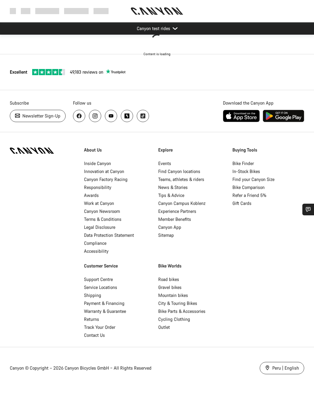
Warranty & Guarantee (105, 311)
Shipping (92, 295)
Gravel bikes (170, 287)
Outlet (164, 327)
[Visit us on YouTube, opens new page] (111, 116)
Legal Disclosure (99, 227)
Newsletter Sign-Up (40, 116)
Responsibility (97, 187)
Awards (91, 195)
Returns (91, 319)
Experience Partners (177, 211)
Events (164, 163)
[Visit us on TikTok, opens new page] (143, 116)
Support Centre (98, 279)
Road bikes (168, 279)
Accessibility (96, 251)
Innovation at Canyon (104, 171)
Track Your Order (99, 327)
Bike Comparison (248, 187)
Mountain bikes (173, 295)
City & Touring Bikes (177, 303)
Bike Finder (243, 163)
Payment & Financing (104, 303)
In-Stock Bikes (246, 171)
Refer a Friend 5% (249, 195)
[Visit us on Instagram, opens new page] (95, 116)
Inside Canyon (97, 163)
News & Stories (173, 187)
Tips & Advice (171, 195)
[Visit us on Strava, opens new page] (127, 116)
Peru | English (285, 368)
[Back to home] (157, 11)
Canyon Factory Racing (106, 179)
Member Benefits (174, 219)
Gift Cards (241, 203)
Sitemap (166, 235)
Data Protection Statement (109, 235)
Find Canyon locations (179, 171)
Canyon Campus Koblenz (181, 203)
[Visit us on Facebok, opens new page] (79, 116)
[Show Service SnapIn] (308, 209)
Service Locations (100, 287)
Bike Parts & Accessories (181, 311)
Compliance (95, 243)
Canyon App (169, 227)
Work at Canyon (99, 203)
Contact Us (94, 335)
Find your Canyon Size (253, 179)
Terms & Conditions (102, 219)
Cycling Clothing (174, 319)
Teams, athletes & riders (181, 179)
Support (101, 11)
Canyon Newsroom (102, 211)
